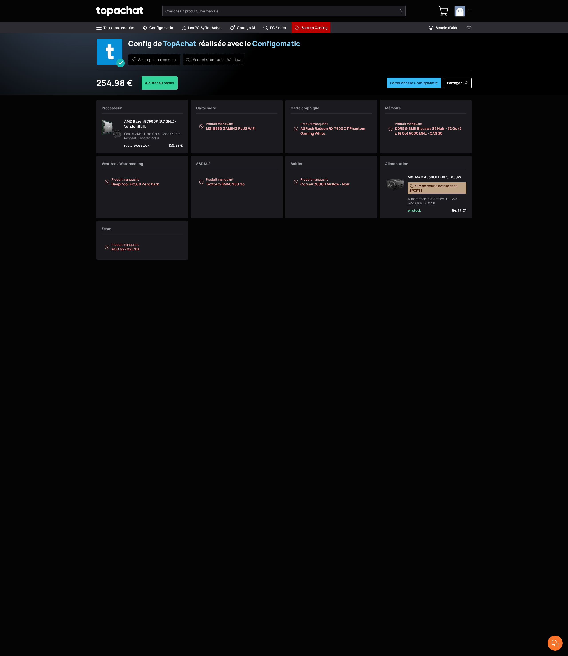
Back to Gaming (314, 27)
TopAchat (179, 43)
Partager (454, 83)
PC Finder (278, 27)
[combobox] (463, 11)
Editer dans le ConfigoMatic (414, 83)
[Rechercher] (401, 11)
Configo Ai (246, 27)
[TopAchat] (119, 11)
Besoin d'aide (447, 27)
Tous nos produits (118, 27)
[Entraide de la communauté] (555, 643)
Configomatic (161, 27)
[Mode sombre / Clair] (469, 27)
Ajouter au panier (159, 83)
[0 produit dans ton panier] (443, 11)
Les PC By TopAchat (205, 27)
